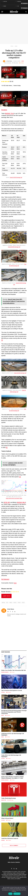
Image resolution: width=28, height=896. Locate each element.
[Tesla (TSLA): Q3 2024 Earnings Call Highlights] (14, 746)
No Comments (8, 62)
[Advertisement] (14, 29)
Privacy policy (17, 893)
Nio (7, 602)
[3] (20, 476)
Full (2, 579)
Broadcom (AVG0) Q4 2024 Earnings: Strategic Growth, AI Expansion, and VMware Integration (14, 712)
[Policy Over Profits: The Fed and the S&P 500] (14, 661)
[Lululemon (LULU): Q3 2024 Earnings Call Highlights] (14, 725)
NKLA (11, 602)
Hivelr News (9, 61)
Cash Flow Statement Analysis (9, 838)
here (15, 583)
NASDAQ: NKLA (21, 502)
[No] (26, 890)
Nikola (3, 602)
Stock (15, 602)
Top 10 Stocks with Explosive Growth (11, 690)
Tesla (19, 602)
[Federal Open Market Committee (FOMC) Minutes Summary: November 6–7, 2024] (14, 768)
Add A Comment (14, 845)
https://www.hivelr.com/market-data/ (14, 498)
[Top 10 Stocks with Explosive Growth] (14, 682)
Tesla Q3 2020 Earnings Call (16, 177)
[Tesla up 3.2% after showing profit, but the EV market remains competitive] (14, 72)
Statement (6, 579)
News (23, 61)
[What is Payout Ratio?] (14, 809)
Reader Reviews (6, 591)
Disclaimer (4, 109)
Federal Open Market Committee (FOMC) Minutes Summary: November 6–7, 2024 (12, 777)
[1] (2, 340)
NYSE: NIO (7, 502)
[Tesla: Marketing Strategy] (14, 789)
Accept (10, 893)
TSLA (23, 602)
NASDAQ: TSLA (9, 113)
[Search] (26, 11)
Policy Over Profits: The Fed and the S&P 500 (13, 670)
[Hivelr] (14, 12)
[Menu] (2, 11)
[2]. (7, 447)
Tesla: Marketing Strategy (8, 798)
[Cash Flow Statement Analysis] (14, 830)
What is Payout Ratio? (7, 818)
